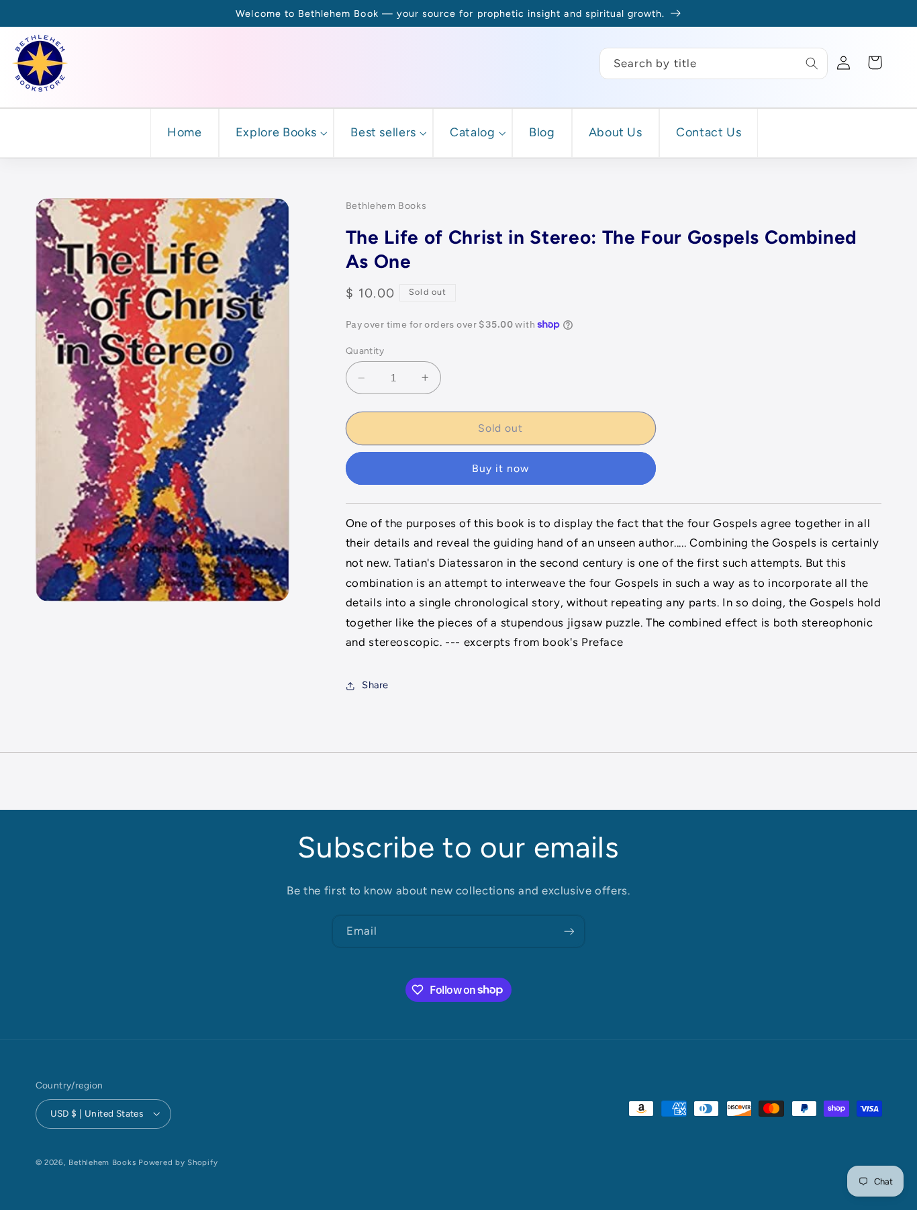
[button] (276, 132)
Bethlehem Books (102, 1162)
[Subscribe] (569, 931)
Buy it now (501, 468)
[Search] (812, 63)
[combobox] (713, 63)
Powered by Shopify (178, 1162)
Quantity (365, 350)
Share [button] (375, 685)
